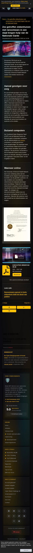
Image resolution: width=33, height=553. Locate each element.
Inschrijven (8, 497)
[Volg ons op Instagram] (9, 516)
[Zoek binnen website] (3, 8)
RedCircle (11, 347)
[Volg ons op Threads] (14, 521)
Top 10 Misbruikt (11, 458)
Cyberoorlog (8, 436)
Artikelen (7, 428)
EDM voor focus (9, 472)
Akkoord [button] (26, 550)
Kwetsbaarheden (11, 439)
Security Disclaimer (13, 539)
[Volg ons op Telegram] (9, 511)
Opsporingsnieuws (10, 442)
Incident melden (9, 488)
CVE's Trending (11, 455)
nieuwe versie (8, 364)
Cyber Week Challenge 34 (12, 491)
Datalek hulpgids (10, 485)
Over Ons (7, 499)
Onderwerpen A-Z (10, 494)
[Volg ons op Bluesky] (14, 516)
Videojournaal (9, 431)
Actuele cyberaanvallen (13, 434)
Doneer (17, 532)
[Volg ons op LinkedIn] (19, 511)
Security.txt (22, 539)
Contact (7, 502)
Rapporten (8, 464)
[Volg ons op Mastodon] (19, 516)
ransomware (7, 76)
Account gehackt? (10, 482)
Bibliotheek (8, 466)
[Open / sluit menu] (29, 8)
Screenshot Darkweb (11, 461)
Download (17, 274)
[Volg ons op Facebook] (24, 516)
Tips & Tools (8, 469)
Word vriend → (15, 5)
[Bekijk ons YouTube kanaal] (14, 511)
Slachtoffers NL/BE (12, 452)
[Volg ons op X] (24, 511)
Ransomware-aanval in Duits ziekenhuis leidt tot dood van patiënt (15, 294)
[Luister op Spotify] (19, 521)
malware (22, 140)
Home (4, 19)
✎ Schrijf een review (16, 414)
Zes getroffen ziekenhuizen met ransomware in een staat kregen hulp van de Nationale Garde (18, 21)
